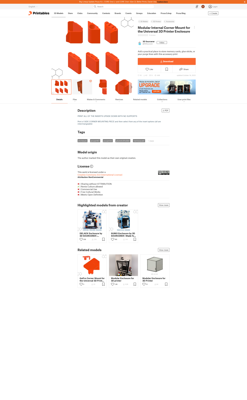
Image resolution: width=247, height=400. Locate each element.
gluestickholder (123, 141)
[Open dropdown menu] (194, 27)
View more (163, 205)
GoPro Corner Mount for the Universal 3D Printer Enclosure (92, 279)
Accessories (170, 21)
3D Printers (157, 21)
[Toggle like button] (81, 239)
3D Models (144, 21)
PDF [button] (166, 110)
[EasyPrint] (197, 6)
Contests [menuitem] (106, 13)
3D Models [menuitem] (58, 13)
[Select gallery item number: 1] (119, 274)
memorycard (139, 141)
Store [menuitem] (70, 13)
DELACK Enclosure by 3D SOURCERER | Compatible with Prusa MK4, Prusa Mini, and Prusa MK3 (91, 234)
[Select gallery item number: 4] (125, 274)
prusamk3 (95, 141)
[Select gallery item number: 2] (121, 274)
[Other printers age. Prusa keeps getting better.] (167, 87)
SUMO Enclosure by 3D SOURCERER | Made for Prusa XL (123, 234)
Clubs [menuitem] (79, 13)
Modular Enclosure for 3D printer (122, 279)
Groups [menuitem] (139, 13)
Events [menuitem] (128, 13)
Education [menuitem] (151, 13)
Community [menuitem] (92, 13)
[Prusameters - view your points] (203, 6)
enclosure (82, 141)
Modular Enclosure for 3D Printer (153, 279)
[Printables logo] (39, 13)
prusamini (107, 141)
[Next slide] (131, 87)
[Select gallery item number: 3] (123, 274)
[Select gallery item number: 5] (127, 274)
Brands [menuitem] (118, 13)
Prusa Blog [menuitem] (181, 13)
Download (168, 61)
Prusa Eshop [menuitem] (166, 13)
